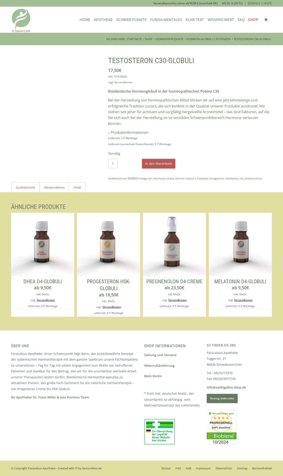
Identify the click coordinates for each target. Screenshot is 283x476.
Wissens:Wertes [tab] (54, 187)
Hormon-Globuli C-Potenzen (191, 178)
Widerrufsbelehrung (159, 365)
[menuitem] (232, 3)
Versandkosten (123, 82)
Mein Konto (153, 376)
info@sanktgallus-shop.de (226, 387)
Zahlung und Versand (160, 355)
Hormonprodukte (163, 178)
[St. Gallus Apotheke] (21, 20)
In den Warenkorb (158, 163)
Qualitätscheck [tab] (25, 187)
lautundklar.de (91, 468)
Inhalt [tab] (77, 187)
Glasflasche (232, 178)
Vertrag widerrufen (222, 398)
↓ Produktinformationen (128, 132)
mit (241, 178)
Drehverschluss (253, 178)
